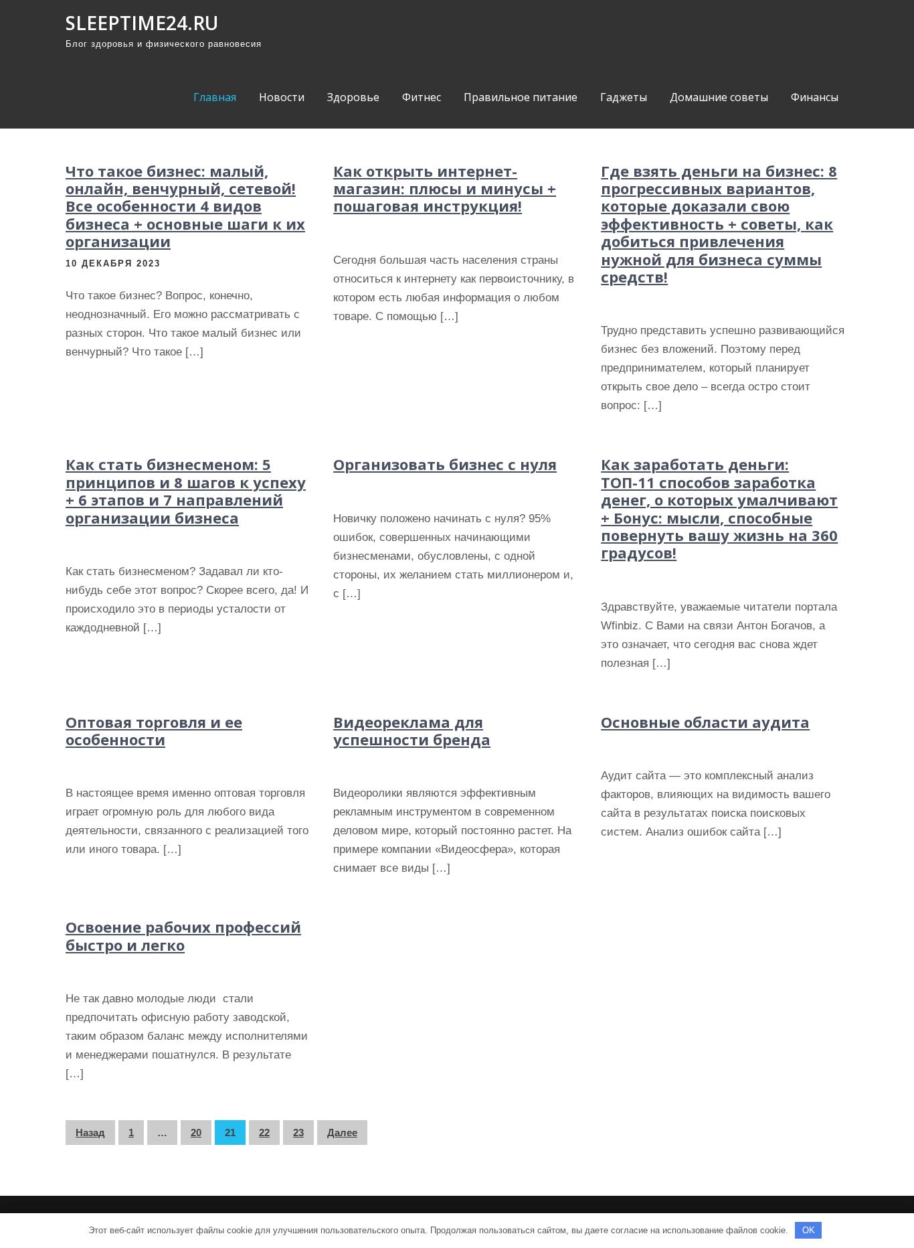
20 (196, 1132)
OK (808, 1230)
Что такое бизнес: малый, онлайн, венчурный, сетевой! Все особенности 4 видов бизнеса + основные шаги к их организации (185, 206)
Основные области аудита (705, 722)
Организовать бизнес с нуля (445, 464)
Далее (342, 1132)
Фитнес (421, 97)
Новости (281, 97)
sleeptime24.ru (142, 22)
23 (298, 1132)
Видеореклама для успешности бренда (411, 730)
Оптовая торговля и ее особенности (154, 730)
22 (264, 1132)
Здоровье (353, 97)
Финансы (814, 97)
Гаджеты (623, 97)
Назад (90, 1132)
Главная (214, 97)
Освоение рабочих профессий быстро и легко (183, 935)
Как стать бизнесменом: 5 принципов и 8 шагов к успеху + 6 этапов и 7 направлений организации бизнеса (186, 490)
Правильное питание (520, 97)
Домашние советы (719, 97)
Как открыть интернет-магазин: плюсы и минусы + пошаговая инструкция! (444, 188)
